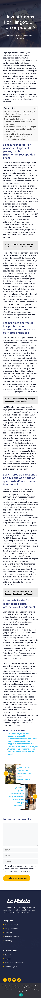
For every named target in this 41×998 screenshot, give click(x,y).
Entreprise (8, 933)
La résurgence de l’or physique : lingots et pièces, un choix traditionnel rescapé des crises (20, 114)
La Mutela (9, 4)
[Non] (39, 991)
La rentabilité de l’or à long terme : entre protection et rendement (19, 135)
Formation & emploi (12, 925)
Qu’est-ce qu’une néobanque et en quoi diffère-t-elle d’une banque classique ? (16, 796)
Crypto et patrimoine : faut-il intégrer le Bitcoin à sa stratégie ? (23, 745)
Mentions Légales (11, 967)
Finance (21, 38)
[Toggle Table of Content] (33, 108)
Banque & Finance (11, 929)
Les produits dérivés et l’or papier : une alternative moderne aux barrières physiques (21, 121)
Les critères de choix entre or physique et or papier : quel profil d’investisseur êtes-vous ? (21, 129)
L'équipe (8, 959)
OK (21, 995)
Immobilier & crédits (12, 937)
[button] (30, 4)
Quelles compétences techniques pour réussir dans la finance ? (22, 739)
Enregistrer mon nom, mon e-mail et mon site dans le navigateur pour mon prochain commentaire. (21, 869)
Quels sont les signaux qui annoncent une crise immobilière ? (24, 773)
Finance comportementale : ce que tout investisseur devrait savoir (21, 751)
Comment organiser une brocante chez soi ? (18, 734)
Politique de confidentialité (14, 963)
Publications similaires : (17, 139)
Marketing (8, 941)
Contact (8, 955)
